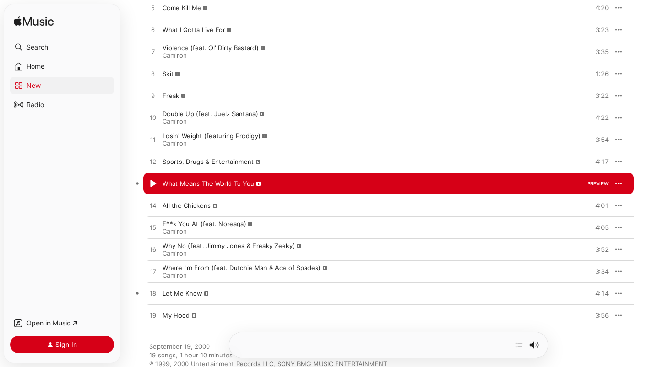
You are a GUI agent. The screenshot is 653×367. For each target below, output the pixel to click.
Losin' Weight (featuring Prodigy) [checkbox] (212, 136)
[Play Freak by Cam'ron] (153, 96)
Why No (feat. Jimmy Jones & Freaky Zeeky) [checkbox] (229, 245)
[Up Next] (519, 345)
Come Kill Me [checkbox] (182, 7)
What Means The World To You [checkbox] (208, 183)
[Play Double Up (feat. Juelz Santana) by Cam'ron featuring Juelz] (153, 118)
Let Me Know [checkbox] (182, 293)
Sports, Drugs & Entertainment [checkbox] (208, 161)
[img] (34, 21)
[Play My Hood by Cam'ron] (153, 316)
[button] (62, 47)
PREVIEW (598, 8)
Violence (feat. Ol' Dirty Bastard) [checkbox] (211, 48)
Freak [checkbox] (171, 95)
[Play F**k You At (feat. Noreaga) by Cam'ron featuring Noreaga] (153, 228)
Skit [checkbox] (168, 73)
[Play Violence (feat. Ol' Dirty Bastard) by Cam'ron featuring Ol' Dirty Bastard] (153, 52)
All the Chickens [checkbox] (187, 205)
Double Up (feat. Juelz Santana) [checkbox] (210, 114)
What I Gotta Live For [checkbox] (194, 29)
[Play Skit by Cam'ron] (153, 74)
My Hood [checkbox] (176, 315)
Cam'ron (175, 55)
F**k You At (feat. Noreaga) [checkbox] (204, 223)
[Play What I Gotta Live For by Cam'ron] (153, 30)
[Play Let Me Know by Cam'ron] (153, 294)
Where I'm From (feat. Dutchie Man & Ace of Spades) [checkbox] (242, 267)
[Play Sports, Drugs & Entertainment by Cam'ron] (153, 162)
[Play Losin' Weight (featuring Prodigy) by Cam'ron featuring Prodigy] (153, 140)
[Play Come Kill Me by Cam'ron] (153, 8)
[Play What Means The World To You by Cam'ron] (153, 184)
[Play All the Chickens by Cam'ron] (153, 206)
